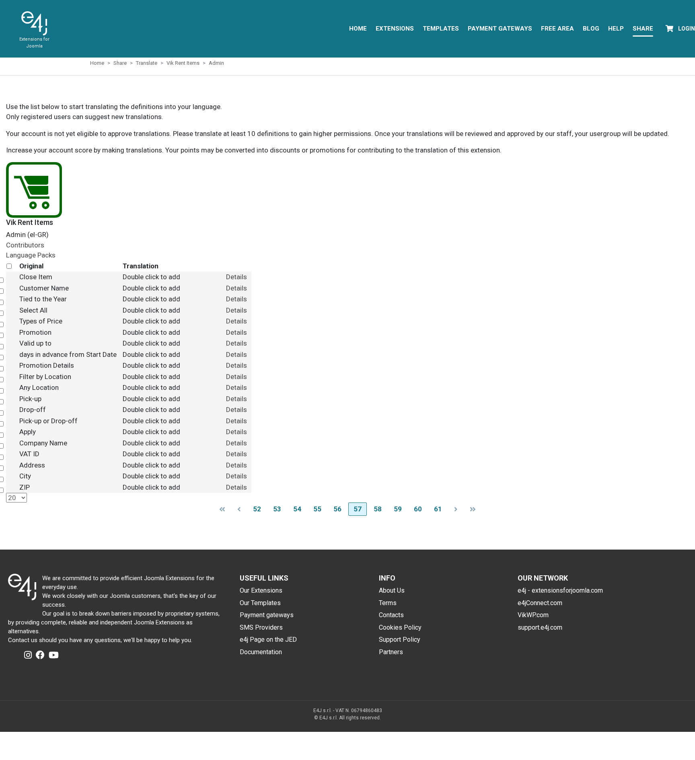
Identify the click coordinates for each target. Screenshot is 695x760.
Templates (441, 28)
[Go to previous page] (239, 509)
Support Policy (399, 639)
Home (358, 28)
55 (317, 509)
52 (257, 509)
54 (297, 509)
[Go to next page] (456, 509)
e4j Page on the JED (268, 639)
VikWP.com (533, 615)
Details (236, 277)
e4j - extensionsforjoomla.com (560, 590)
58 (378, 509)
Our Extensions (261, 590)
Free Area (557, 28)
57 (358, 509)
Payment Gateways (500, 28)
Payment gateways (267, 615)
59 (398, 509)
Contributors (25, 245)
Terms (388, 603)
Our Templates (260, 603)
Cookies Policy (400, 627)
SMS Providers (261, 627)
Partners (391, 652)
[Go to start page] (222, 509)
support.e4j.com (540, 627)
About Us (392, 590)
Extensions (395, 28)
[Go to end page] (473, 509)
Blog (591, 28)
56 (337, 509)
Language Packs (31, 255)
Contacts (391, 615)
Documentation (261, 652)
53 (277, 509)
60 (418, 509)
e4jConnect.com (540, 603)
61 (438, 509)
